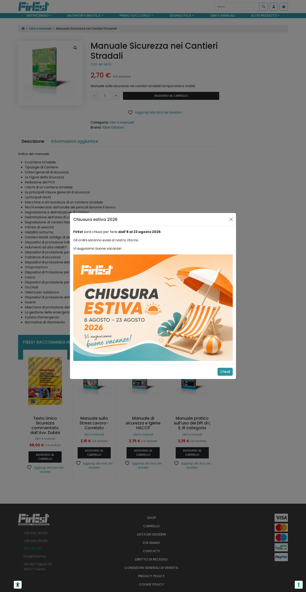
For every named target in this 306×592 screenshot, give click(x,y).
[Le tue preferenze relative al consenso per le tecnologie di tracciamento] (299, 585)
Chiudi (225, 371)
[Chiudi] (231, 219)
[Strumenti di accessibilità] (18, 585)
